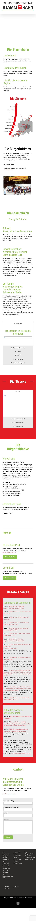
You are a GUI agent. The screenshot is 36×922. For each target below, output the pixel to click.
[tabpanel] (18, 335)
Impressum (22, 897)
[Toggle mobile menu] (32, 11)
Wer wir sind (28, 855)
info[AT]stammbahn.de (9, 552)
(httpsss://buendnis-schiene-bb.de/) (21, 753)
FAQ (4, 861)
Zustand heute (18, 863)
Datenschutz (28, 897)
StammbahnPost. (8, 170)
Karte (15, 854)
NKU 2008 (5, 870)
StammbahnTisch (30, 857)
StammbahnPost (30, 859)
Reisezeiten (6, 859)
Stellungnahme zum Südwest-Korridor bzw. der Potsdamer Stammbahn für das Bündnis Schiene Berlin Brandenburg (17, 688)
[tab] (18, 323)
